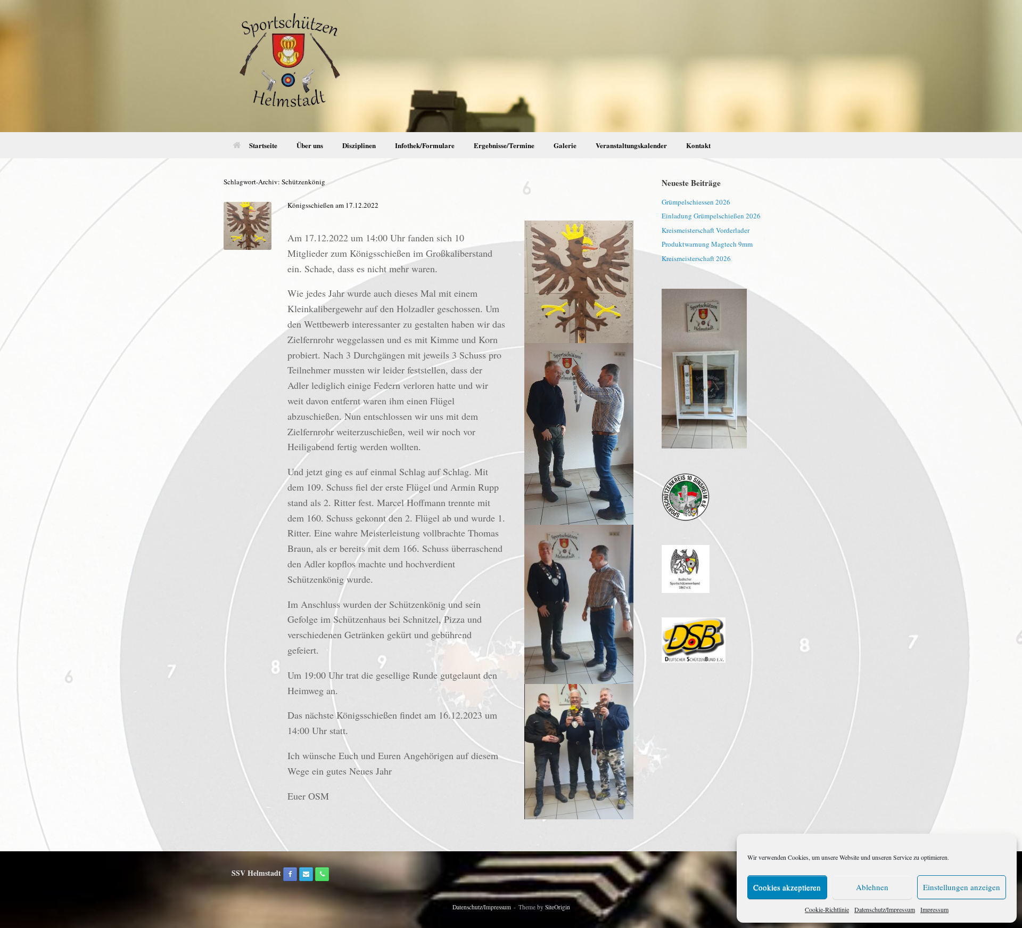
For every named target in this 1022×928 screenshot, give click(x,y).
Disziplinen (359, 145)
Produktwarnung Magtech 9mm (707, 244)
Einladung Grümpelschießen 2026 (711, 216)
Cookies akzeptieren (787, 887)
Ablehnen (872, 887)
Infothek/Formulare (425, 145)
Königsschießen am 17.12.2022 (332, 205)
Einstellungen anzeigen (961, 887)
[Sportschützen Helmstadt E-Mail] (306, 874)
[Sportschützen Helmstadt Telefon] (322, 874)
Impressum (934, 909)
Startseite (263, 145)
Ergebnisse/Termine (504, 145)
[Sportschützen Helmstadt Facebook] (290, 874)
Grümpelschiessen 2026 (696, 202)
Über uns (309, 145)
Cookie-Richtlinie (827, 909)
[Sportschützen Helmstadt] (288, 66)
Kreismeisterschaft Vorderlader (705, 230)
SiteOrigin (557, 907)
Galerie (565, 145)
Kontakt (698, 145)
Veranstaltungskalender (631, 145)
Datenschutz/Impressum (884, 909)
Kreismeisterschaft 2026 (696, 258)
